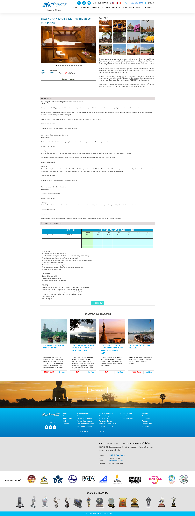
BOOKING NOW (97, 303)
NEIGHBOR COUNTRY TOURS (101, 7)
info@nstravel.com (76, 294)
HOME (75, 7)
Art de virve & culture (85, 421)
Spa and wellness (83, 429)
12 (81, 65)
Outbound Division (102, 3)
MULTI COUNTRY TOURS (119, 7)
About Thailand (126, 413)
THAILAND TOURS (84, 7)
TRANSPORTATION (134, 7)
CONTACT (151, 3)
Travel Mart (103, 429)
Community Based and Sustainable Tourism (85, 425)
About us (145, 413)
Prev (44, 44)
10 (76, 65)
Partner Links (147, 423)
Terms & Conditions (146, 417)
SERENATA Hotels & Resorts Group (106, 414)
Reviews (145, 421)
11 (78, 65)
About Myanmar (126, 418)
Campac (102, 431)
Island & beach (82, 431)
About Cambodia (126, 416)
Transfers (66, 423)
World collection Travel (107, 423)
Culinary (80, 416)
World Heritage (83, 413)
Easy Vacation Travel (106, 426)
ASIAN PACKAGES (148, 7)
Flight (65, 421)
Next (93, 44)
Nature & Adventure (84, 418)
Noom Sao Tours (105, 418)
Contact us (146, 426)
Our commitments (67, 417)
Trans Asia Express (105, 421)
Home (65, 413)
